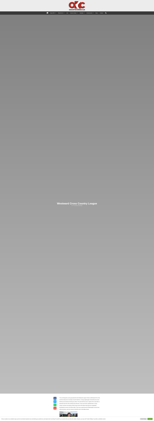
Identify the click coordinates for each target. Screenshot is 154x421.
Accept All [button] (150, 418)
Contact (101, 12)
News (97, 12)
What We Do (60, 12)
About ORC (52, 12)
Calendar (81, 12)
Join (67, 12)
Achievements (89, 12)
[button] (105, 13)
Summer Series (73, 12)
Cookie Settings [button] (143, 418)
